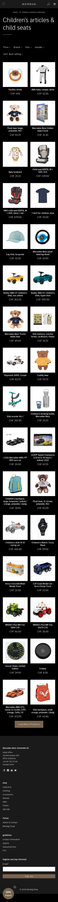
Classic (6, 805)
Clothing (6, 790)
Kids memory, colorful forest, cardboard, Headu (42, 335)
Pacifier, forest (15, 89)
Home (15, 12)
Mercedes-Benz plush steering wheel (43, 253)
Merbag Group (9, 826)
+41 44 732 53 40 (10, 761)
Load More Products (29, 724)
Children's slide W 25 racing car (15, 544)
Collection (7, 787)
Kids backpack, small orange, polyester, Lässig (42, 711)
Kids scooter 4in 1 (15, 416)
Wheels (6, 798)
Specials (6, 809)
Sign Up (29, 876)
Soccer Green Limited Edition (15, 667)
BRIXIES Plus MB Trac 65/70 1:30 (43, 626)
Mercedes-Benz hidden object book (42, 129)
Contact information (11, 839)
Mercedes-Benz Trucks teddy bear (15, 335)
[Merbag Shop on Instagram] (8, 771)
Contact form (8, 764)
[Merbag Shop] (29, 4)
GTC (4, 850)
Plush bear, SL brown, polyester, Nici (43, 502)
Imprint (6, 843)
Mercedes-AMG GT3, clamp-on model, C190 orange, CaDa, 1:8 (15, 710)
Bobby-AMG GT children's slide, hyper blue (43, 294)
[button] (7, 47)
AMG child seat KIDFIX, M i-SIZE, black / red (15, 211)
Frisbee (42, 668)
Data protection (9, 847)
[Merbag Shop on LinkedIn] (11, 771)
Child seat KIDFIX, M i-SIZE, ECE (43, 170)
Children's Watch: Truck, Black (43, 544)
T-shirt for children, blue (43, 213)
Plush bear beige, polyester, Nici (15, 129)
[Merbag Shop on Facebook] (4, 771)
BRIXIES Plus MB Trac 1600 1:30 (15, 626)
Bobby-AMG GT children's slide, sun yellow (15, 294)
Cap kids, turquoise (15, 254)
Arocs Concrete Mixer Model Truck (15, 585)
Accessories (8, 794)
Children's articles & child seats (33, 12)
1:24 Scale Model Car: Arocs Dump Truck (43, 585)
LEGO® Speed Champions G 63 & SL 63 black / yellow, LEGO (43, 457)
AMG (5, 801)
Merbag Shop (32, 889)
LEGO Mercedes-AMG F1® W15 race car (15, 459)
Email (6, 864)
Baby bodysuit (15, 172)
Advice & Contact (10, 822)
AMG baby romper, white (42, 89)
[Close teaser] (14, 887)
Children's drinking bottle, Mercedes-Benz (43, 415)
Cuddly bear (42, 375)
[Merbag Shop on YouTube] (15, 771)
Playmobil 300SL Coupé (15, 375)
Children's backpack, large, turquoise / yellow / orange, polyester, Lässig (15, 501)
